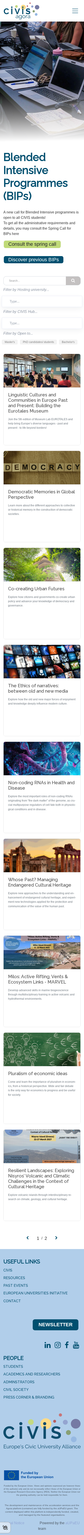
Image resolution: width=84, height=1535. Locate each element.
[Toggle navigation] (75, 11)
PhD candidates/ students (38, 342)
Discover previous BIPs (33, 259)
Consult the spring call (32, 244)
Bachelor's (68, 342)
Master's (10, 342)
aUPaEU (72, 1523)
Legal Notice (14, 1523)
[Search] (73, 280)
